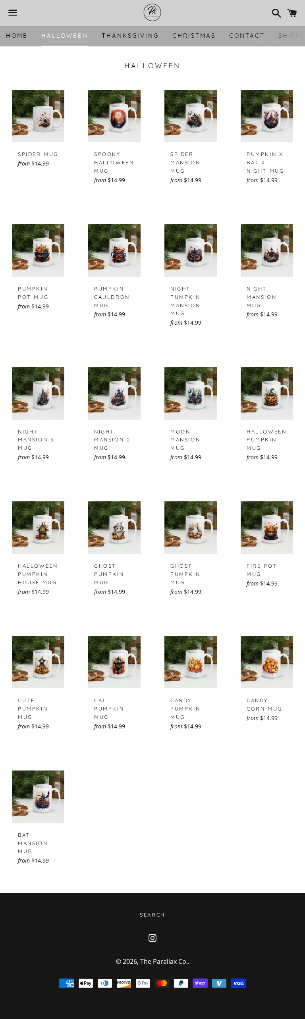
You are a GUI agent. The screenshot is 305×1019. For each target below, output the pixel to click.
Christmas (194, 35)
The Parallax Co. (164, 961)
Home (17, 35)
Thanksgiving (130, 35)
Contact (247, 35)
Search (152, 914)
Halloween (64, 35)
